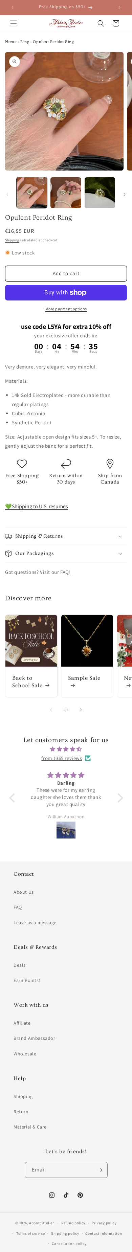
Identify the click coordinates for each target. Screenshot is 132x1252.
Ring (24, 42)
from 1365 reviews (61, 758)
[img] (66, 749)
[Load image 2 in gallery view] (65, 192)
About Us (24, 892)
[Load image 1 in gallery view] (32, 192)
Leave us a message (35, 922)
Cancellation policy (69, 1243)
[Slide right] (124, 194)
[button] (13, 23)
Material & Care (30, 1127)
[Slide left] (7, 194)
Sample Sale (84, 678)
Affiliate (22, 1023)
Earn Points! (27, 980)
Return (21, 1112)
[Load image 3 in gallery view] (100, 192)
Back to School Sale (27, 682)
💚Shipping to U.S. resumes (36, 506)
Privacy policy (104, 1223)
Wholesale (25, 1054)
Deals (20, 965)
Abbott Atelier (41, 1223)
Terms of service (30, 1233)
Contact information (103, 1233)
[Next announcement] (119, 7)
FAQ (18, 907)
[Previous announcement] (12, 7)
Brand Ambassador (35, 1038)
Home (11, 42)
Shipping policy (65, 1233)
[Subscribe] (99, 1170)
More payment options (66, 308)
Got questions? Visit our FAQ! (37, 572)
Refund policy (73, 1223)
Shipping (12, 240)
